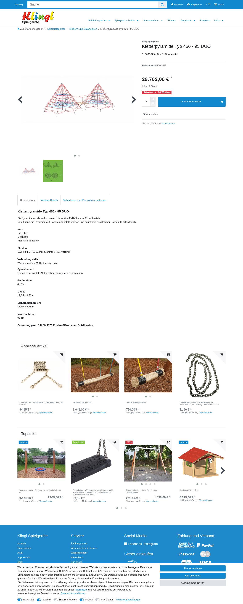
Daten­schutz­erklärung (72, 593)
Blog (19, 561)
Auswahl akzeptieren (192, 582)
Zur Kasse (76, 561)
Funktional (107, 599)
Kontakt (21, 543)
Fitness (172, 20)
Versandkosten (168, 123)
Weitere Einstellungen (128, 599)
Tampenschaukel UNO (136, 402)
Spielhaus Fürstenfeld (188, 490)
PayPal (89, 599)
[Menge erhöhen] (152, 99)
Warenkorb (77, 557)
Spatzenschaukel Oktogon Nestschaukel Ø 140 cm (40, 491)
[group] (95, 375)
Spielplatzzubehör (125, 20)
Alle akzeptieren (193, 568)
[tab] (27, 200)
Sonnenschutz (151, 20)
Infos (217, 20)
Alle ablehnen (192, 575)
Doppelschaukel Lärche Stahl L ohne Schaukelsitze (142, 491)
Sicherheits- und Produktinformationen (84, 200)
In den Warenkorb (191, 101)
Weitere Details (49, 200)
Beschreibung (28, 200)
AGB (20, 552)
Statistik (46, 599)
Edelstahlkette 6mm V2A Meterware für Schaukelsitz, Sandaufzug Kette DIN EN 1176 (199, 403)
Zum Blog (19, 5)
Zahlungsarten (79, 543)
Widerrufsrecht (79, 552)
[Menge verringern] (152, 104)
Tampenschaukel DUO (83, 402)
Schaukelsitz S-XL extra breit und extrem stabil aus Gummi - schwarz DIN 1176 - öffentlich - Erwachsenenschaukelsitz (93, 492)
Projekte (204, 20)
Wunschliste (152, 114)
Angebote (186, 20)
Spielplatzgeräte (97, 20)
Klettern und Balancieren (83, 28)
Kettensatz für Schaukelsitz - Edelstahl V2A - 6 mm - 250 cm (41, 403)
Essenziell (28, 599)
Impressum (23, 557)
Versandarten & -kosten (84, 548)
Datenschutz (24, 548)
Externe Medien (68, 599)
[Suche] (162, 4)
